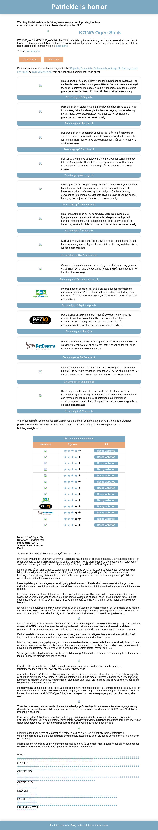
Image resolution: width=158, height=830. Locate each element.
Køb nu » (54, 59)
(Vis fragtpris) (33, 51)
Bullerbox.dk (100, 68)
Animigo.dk (114, 68)
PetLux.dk (22, 72)
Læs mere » (29, 59)
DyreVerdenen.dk (41, 72)
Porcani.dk (86, 68)
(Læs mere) (61, 46)
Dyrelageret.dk (130, 68)
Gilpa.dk (74, 68)
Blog (73, 825)
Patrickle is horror (79, 6)
